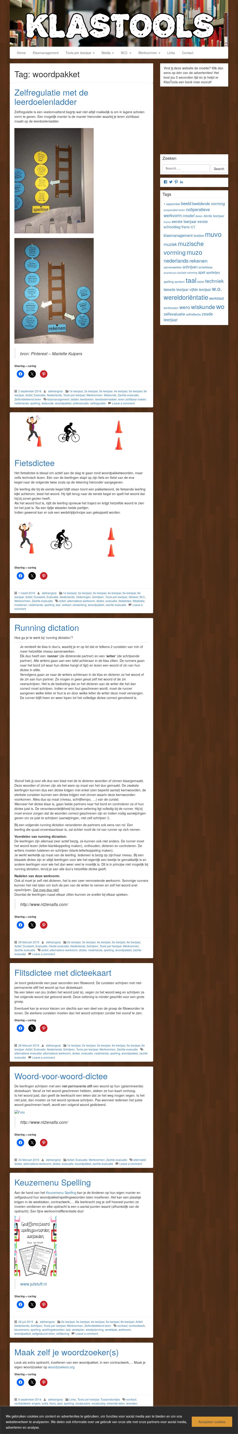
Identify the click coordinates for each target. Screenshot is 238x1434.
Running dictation (46, 627)
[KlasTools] (119, 22)
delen (199, 216)
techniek (214, 280)
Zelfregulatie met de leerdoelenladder (51, 96)
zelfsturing (62, 1333)
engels (36, 1403)
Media (107, 52)
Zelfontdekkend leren (27, 399)
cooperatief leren (174, 210)
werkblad (216, 298)
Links (171, 52)
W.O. (125, 52)
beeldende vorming (208, 203)
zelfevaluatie (81, 403)
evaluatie (111, 601)
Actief (28, 395)
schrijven (190, 267)
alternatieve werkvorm (81, 601)
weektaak (111, 1329)
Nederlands (54, 395)
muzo (194, 252)
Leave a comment (123, 403)
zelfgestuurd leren (43, 1333)
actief (62, 601)
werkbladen (171, 308)
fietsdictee (125, 601)
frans (53, 1403)
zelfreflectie (193, 314)
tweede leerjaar (176, 289)
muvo (213, 234)
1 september (172, 204)
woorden (131, 1403)
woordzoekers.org (61, 1367)
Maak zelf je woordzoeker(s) (66, 1352)
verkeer (66, 605)
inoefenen (20, 605)
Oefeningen (83, 597)
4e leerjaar (120, 391)
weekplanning (95, 1329)
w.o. (217, 289)
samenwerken (173, 267)
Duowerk (39, 597)
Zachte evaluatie (128, 395)
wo (220, 306)
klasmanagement (58, 399)
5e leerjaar (135, 391)
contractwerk (137, 1326)
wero (184, 306)
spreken (180, 282)
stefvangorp (55, 391)
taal (58, 605)
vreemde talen (116, 1403)
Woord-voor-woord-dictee (61, 1076)
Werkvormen (148, 52)
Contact (187, 52)
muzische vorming (184, 247)
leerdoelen (87, 399)
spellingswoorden (53, 1329)
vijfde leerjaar (200, 289)
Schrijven (98, 597)
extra (45, 1403)
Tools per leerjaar (79, 52)
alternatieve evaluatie (28, 1053)
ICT (193, 227)
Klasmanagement (46, 52)
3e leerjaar (105, 391)
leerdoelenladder (106, 399)
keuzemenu (21, 1329)
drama (167, 222)
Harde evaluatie (59, 946)
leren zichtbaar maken (132, 399)
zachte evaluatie (116, 605)
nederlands (21, 403)
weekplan (78, 1329)
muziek (170, 244)
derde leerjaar (214, 215)
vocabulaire (82, 1403)
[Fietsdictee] (81, 432)
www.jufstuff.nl (33, 1284)
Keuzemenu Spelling (52, 1182)
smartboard (170, 272)
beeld (186, 203)
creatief (189, 215)
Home (21, 52)
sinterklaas (205, 267)
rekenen (198, 260)
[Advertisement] (81, 738)
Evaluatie (40, 395)
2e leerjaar (91, 391)
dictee (100, 601)
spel (60, 1403)
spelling (35, 403)
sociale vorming (187, 272)
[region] (119, 1420)
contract (122, 1326)
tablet (200, 282)
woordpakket (63, 403)
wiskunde (48, 403)
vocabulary (98, 1403)
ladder (75, 399)
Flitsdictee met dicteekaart (62, 972)
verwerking (79, 605)
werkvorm (125, 1329)
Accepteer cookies (211, 1421)
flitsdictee (139, 601)
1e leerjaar (76, 391)
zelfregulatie (98, 403)
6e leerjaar (133, 942)
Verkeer (133, 597)
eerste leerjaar (184, 221)
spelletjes (213, 272)
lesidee (199, 235)
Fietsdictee (34, 462)
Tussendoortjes (110, 1399)
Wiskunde (110, 395)
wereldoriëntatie (186, 297)
